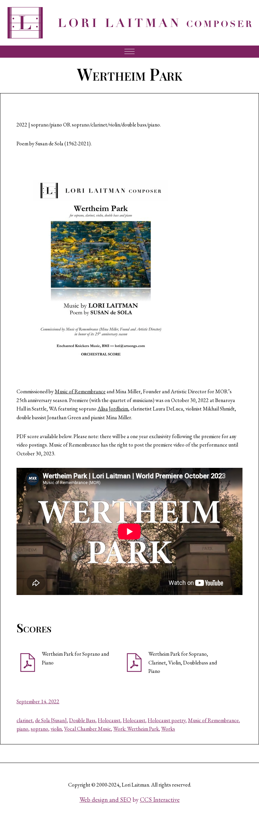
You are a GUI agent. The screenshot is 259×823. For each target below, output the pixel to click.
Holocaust (109, 720)
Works (168, 728)
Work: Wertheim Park (136, 728)
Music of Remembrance (80, 391)
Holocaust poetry (166, 720)
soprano (39, 728)
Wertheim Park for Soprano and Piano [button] (75, 658)
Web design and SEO (105, 799)
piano (22, 728)
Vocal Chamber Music (87, 728)
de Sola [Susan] (51, 720)
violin (56, 728)
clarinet (25, 720)
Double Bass (82, 720)
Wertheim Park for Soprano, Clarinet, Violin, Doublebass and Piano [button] (182, 662)
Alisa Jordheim (112, 408)
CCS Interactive (160, 799)
